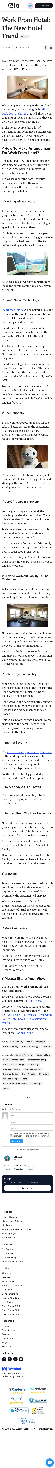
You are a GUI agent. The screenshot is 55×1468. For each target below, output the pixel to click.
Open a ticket (27, 1188)
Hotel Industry (16, 1041)
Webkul (19, 1376)
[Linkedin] (21, 1359)
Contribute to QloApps (13, 1064)
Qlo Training (8, 1253)
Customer (6, 1326)
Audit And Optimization (13, 1261)
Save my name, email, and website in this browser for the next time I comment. (30, 1134)
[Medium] (15, 1359)
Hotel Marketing (10, 1046)
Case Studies (8, 1330)
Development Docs (11, 1293)
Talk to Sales (43, 6)
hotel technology (30, 1046)
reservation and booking (15, 1083)
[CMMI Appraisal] (19, 1411)
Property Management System (16, 1229)
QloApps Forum (23, 1033)
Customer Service (11, 1069)
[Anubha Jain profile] (7, 1158)
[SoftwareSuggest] (17, 1400)
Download (7, 1289)
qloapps (46, 1046)
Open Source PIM (10, 1310)
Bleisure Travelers (23, 1055)
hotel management (36, 1041)
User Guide (7, 1302)
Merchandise (8, 1346)
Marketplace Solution (12, 1221)
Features (6, 1277)
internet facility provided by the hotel (29, 752)
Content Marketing (37, 1060)
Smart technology (13, 310)
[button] (46, 47)
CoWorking (33, 1064)
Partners (6, 1334)
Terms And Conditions (12, 1285)
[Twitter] (10, 1359)
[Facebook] (4, 1359)
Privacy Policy (9, 1281)
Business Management (13, 1060)
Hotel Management (33, 1069)
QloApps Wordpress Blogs (15, 1079)
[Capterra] (17, 1390)
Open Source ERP (10, 1314)
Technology (36, 1083)
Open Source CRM (11, 1306)
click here (35, 1000)
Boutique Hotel (43, 1055)
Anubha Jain (18, 1169)
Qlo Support (8, 1249)
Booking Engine (9, 1233)
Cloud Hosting (9, 1257)
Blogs (4, 1342)
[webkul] (11, 1368)
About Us (6, 1273)
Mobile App (7, 1225)
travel (6, 1088)
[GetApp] (38, 1390)
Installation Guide (10, 1298)
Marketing (44, 1074)
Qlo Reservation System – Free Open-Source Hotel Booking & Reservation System (27, 1019)
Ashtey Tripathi (20, 1166)
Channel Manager (10, 1217)
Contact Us (7, 1338)
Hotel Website (28, 1074)
